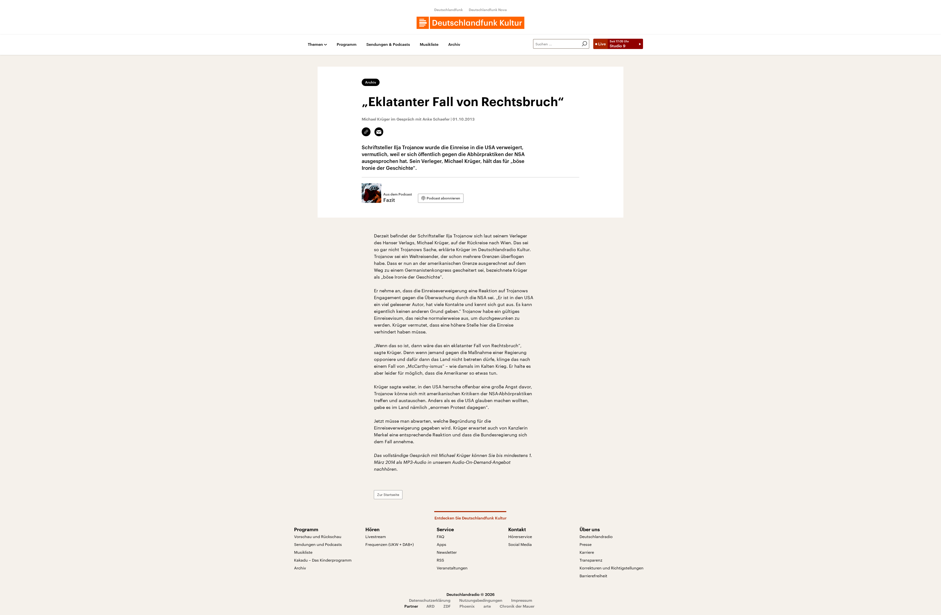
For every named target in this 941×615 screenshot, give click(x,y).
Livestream (375, 536)
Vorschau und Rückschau (317, 536)
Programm (347, 44)
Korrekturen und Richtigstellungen (612, 568)
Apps (441, 544)
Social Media (520, 544)
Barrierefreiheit (593, 575)
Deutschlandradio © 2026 (470, 594)
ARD (430, 606)
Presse (586, 544)
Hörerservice (520, 536)
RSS (440, 560)
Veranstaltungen (452, 568)
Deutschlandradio (596, 536)
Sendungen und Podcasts (318, 544)
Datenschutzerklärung (429, 600)
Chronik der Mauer (517, 606)
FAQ (440, 536)
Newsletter (447, 552)
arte (487, 606)
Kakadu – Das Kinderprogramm (323, 560)
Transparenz (591, 560)
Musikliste (429, 44)
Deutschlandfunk (448, 10)
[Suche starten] (584, 43)
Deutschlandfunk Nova (488, 10)
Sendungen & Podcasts (388, 44)
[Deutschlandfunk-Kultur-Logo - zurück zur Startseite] (470, 23)
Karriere (587, 552)
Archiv (454, 44)
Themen (315, 44)
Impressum (521, 600)
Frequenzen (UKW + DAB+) (389, 544)
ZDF (447, 606)
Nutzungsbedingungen (480, 600)
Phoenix (467, 606)
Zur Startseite (388, 494)
